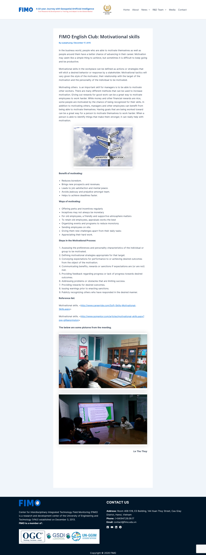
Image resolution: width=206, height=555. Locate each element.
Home (126, 9)
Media (172, 9)
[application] (148, 9)
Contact (182, 9)
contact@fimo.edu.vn (125, 522)
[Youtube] (112, 527)
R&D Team (158, 9)
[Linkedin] (116, 527)
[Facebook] (108, 527)
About (135, 9)
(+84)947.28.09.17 (124, 518)
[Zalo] (120, 527)
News (144, 9)
